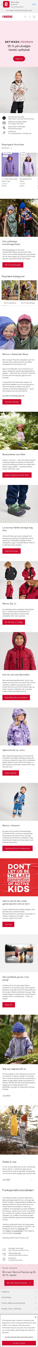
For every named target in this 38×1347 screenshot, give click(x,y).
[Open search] (25, 17)
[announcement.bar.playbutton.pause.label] (34, 10)
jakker (8, 1231)
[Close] (35, 1317)
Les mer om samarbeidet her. (13, 396)
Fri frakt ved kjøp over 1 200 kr (19, 10)
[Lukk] (1, 4)
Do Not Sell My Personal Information (19, 1337)
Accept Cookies (19, 1343)
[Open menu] (34, 17)
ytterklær (21, 1229)
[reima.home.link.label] (7, 17)
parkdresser (18, 1231)
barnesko (17, 1233)
